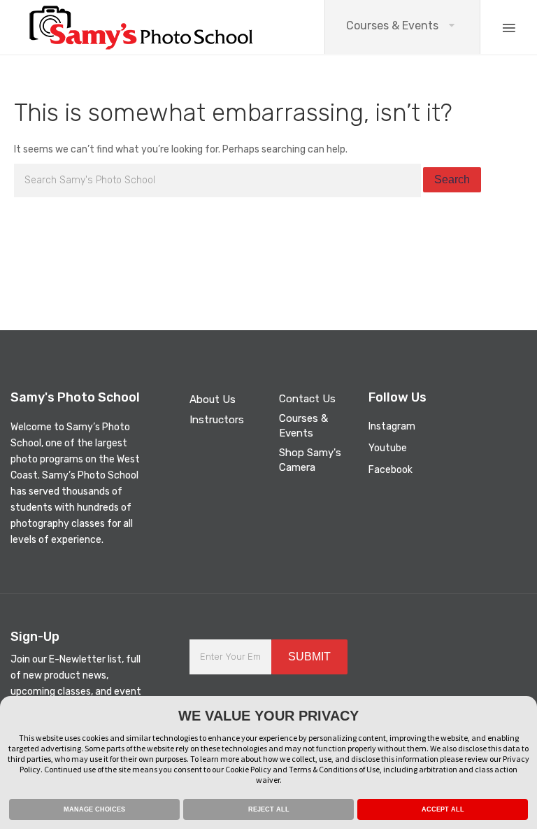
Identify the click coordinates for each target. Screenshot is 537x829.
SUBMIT (309, 657)
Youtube (387, 448)
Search (452, 179)
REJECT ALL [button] (268, 809)
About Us (212, 399)
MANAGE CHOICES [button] (94, 809)
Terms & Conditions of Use (334, 769)
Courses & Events (392, 25)
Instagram (391, 426)
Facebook (390, 470)
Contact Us (307, 398)
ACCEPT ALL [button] (443, 809)
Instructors (216, 419)
